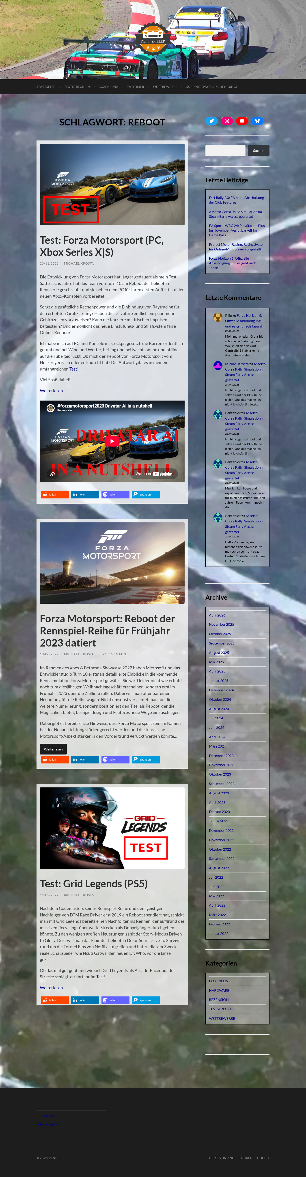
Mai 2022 (216, 896)
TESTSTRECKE (75, 86)
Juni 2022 (216, 886)
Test (73, 368)
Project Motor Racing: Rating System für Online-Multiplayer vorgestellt (237, 246)
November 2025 (221, 624)
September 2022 (222, 858)
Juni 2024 (216, 727)
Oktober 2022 (220, 849)
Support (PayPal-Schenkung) (211, 86)
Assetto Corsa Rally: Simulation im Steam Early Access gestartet (235, 213)
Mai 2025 (216, 662)
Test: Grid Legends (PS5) (94, 883)
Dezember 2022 (221, 830)
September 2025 (222, 643)
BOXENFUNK (109, 86)
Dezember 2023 (221, 755)
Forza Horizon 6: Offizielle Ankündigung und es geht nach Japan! (232, 263)
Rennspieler (60, 1158)
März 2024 (217, 746)
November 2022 (221, 840)
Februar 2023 (219, 811)
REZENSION (219, 999)
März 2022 (217, 914)
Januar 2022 (218, 933)
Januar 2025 (218, 680)
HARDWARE (219, 990)
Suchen (258, 150)
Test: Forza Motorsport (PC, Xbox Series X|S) (102, 246)
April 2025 (217, 671)
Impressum (45, 1115)
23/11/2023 (49, 263)
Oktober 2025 (220, 634)
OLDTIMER (135, 86)
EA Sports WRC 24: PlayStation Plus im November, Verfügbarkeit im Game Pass (237, 230)
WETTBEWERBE (222, 1018)
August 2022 (219, 868)
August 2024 (219, 709)
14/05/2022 (49, 895)
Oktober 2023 (220, 774)
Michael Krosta (79, 263)
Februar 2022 (219, 924)
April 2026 (217, 615)
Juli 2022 (216, 877)
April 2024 (217, 737)
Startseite (46, 86)
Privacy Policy (47, 1124)
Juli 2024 (216, 718)
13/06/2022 (49, 654)
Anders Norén (240, 1158)
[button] (55, 494)
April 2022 (217, 905)
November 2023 (221, 765)
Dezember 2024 (221, 690)
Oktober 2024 (220, 699)
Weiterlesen (51, 390)
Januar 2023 (218, 821)
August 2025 (219, 652)
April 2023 (217, 802)
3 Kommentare (113, 654)
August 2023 (219, 793)
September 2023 (222, 783)
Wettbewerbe (165, 86)
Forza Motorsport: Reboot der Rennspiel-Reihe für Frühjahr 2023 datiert (107, 630)
